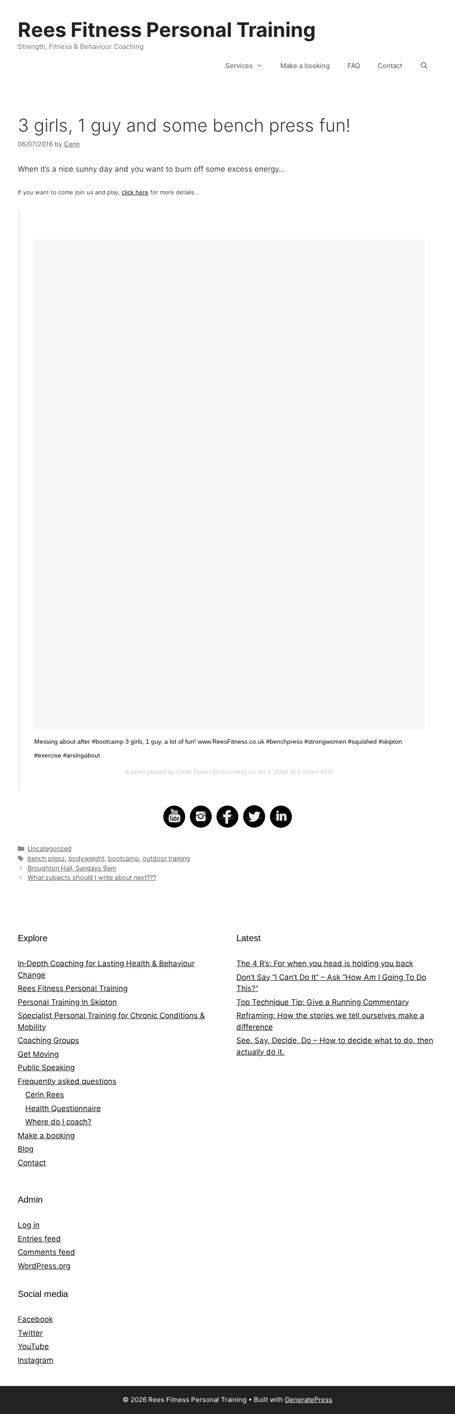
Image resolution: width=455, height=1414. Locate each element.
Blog (25, 1148)
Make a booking (305, 65)
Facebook (35, 1319)
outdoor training (166, 858)
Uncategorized (50, 848)
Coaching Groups (48, 1040)
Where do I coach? (58, 1121)
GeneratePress (308, 1399)
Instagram (35, 1360)
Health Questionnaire (63, 1108)
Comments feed (46, 1252)
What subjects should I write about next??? (92, 877)
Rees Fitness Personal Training (167, 29)
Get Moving (38, 1054)
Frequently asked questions (67, 1081)
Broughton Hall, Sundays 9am (72, 868)
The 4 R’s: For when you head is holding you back (324, 963)
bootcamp (123, 858)
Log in (29, 1225)
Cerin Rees (44, 1094)
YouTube (33, 1346)
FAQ (353, 65)
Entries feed (39, 1238)
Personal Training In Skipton (67, 1002)
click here (135, 192)
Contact (390, 65)
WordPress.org (44, 1265)
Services (239, 65)
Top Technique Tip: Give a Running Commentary (322, 1002)
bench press (46, 858)
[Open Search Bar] (424, 65)
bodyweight (86, 858)
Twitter (30, 1333)
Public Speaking (46, 1067)
